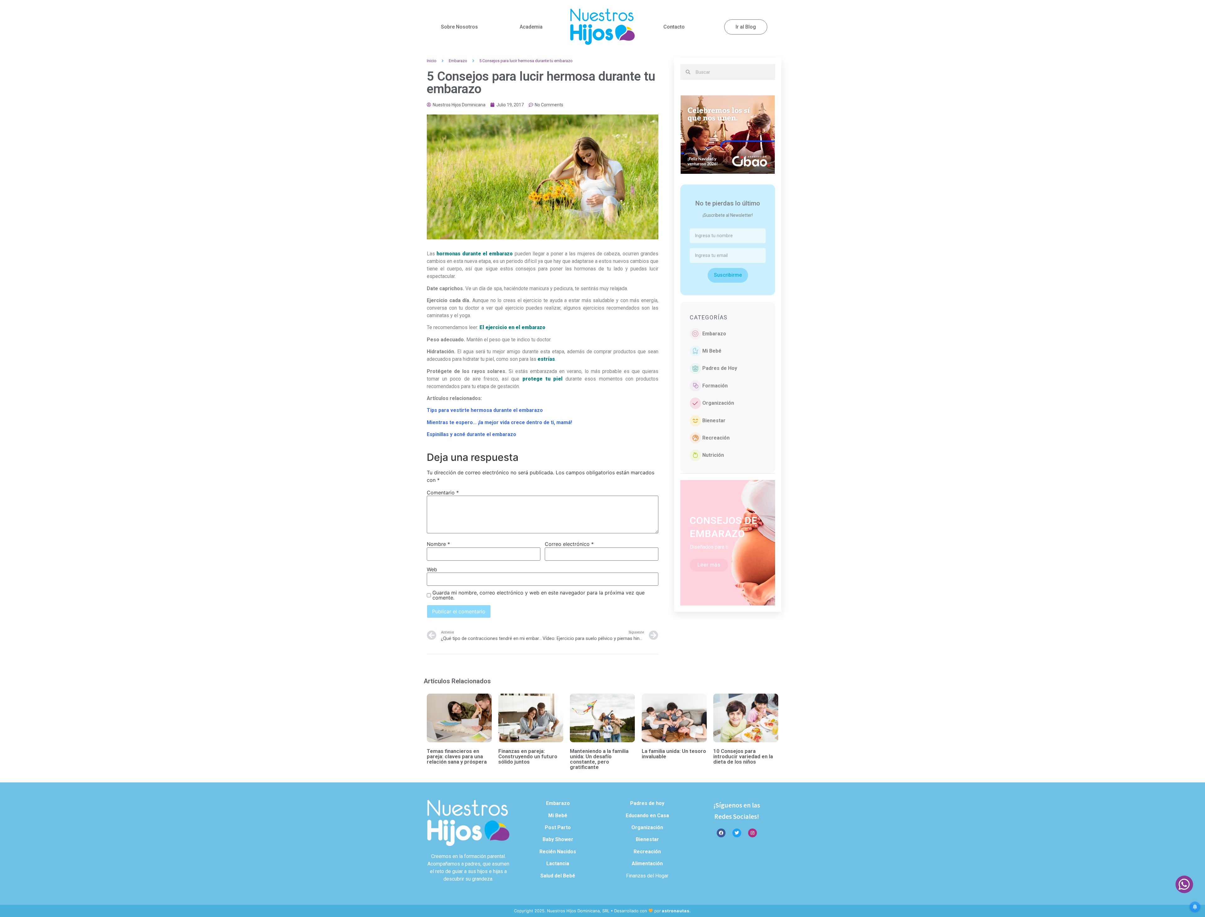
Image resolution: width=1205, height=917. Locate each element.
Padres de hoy (647, 803)
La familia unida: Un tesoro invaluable (674, 754)
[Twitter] (736, 833)
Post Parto (558, 827)
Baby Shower (558, 839)
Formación (715, 386)
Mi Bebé (711, 351)
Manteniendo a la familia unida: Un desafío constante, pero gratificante (599, 759)
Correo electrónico (569, 543)
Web (432, 569)
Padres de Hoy (719, 368)
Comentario (443, 492)
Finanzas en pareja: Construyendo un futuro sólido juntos (527, 756)
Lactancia (557, 863)
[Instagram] (752, 833)
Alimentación (647, 863)
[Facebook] (721, 833)
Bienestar (714, 421)
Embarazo (458, 60)
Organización (718, 403)
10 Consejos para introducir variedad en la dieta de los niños (743, 756)
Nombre (438, 543)
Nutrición (713, 455)
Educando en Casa (647, 815)
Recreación (716, 438)
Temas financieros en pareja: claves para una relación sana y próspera (457, 756)
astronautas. (676, 910)
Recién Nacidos (557, 852)
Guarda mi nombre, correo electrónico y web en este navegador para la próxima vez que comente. (538, 595)
